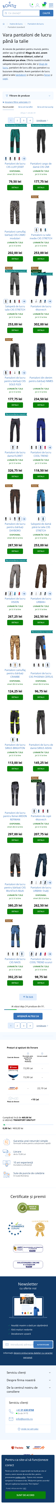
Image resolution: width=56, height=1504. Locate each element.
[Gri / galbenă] (43, 665)
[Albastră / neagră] (43, 519)
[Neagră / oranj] (15, 158)
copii (5, 78)
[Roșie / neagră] (19, 158)
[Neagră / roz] (13, 447)
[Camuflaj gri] (19, 665)
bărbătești (21, 74)
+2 (24, 373)
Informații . (28, 1355)
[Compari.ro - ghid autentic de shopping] (28, 1207)
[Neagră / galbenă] (13, 739)
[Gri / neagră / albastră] (13, 954)
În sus (29, 996)
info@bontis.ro (24, 1419)
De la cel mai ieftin (25, 107)
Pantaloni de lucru (36, 23)
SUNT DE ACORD (25, 1495)
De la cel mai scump (45, 107)
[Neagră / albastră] (17, 447)
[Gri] (41, 301)
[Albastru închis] (15, 519)
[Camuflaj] (11, 665)
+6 (50, 447)
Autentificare (43, 1345)
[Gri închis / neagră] (41, 230)
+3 (24, 158)
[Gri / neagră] (36, 230)
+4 (24, 301)
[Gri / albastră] (48, 665)
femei (47, 74)
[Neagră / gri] (10, 158)
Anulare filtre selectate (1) (18, 102)
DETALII (15, 187)
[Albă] (36, 301)
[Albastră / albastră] (6, 158)
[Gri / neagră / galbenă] (8, 954)
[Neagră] (10, 301)
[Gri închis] (48, 811)
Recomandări (8, 107)
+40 (25, 1410)
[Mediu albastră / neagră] (45, 230)
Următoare (41, 120)
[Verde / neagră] (19, 372)
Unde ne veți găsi (29, 1428)
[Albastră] (45, 301)
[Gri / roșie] (39, 665)
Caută (46, 13)
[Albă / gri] (15, 372)
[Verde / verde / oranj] (17, 954)
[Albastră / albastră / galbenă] (22, 954)
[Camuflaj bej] (15, 665)
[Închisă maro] (19, 519)
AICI (24, 1488)
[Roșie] (45, 447)
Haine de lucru (16, 23)
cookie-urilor (20, 1477)
